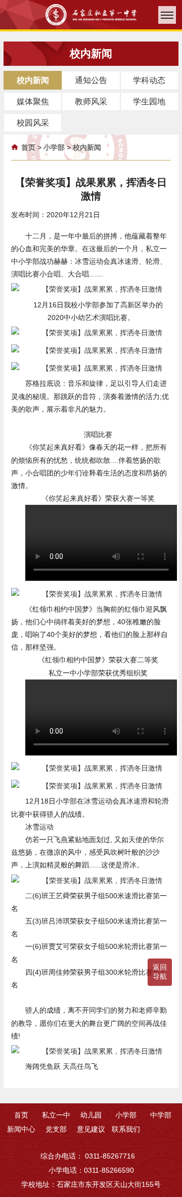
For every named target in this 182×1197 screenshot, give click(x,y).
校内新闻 (87, 147)
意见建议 (91, 1129)
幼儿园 (91, 1115)
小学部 (54, 147)
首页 (28, 147)
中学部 (160, 1115)
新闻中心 (21, 1129)
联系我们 (126, 1129)
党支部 (56, 1129)
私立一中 (56, 1115)
